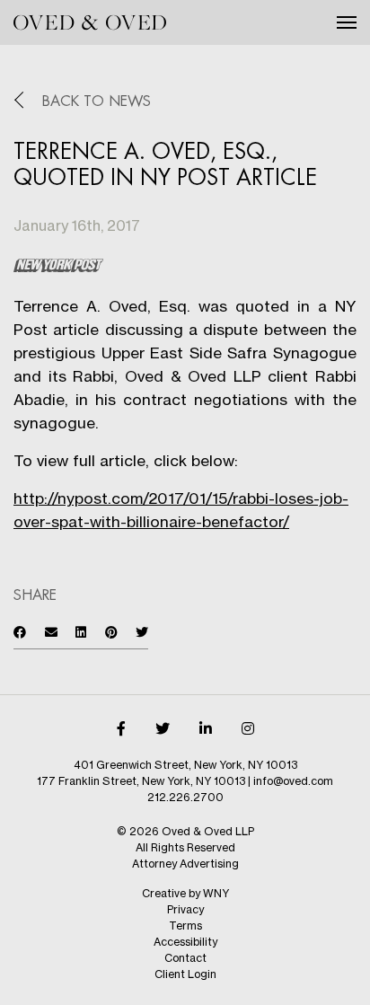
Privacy (185, 909)
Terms (185, 925)
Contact (185, 958)
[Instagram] (248, 728)
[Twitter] (162, 728)
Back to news (96, 101)
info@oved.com (293, 781)
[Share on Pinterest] (111, 631)
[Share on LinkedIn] (80, 631)
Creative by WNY (185, 893)
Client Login (185, 974)
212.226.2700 (185, 797)
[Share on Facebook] (19, 631)
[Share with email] (51, 631)
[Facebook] (121, 728)
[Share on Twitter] (142, 631)
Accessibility (185, 941)
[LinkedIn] (205, 728)
